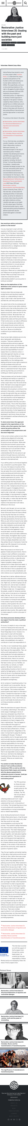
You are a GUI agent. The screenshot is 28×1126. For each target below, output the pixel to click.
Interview (4, 45)
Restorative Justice (5, 42)
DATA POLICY (14, 1116)
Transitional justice (21, 42)
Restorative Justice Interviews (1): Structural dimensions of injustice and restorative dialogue (13, 928)
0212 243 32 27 (14, 1097)
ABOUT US (14, 1103)
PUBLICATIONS (14, 1111)
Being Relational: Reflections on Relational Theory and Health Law (13, 181)
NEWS (14, 1108)
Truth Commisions (10, 45)
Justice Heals (13, 42)
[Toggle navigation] (3, 3)
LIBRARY (14, 1113)
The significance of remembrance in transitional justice (12, 1071)
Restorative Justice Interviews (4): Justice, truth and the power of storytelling (12, 1018)
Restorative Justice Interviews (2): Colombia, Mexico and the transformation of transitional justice (13, 936)
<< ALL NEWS (4, 48)
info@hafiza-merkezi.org (14, 1100)
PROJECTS (14, 1105)
